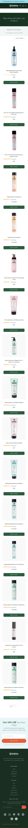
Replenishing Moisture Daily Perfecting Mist (14, 71)
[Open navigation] (25, 6)
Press (14, 785)
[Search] (20, 6)
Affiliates (14, 788)
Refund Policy (14, 792)
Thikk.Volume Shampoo (14, 237)
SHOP (14, 769)
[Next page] (17, 705)
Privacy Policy (14, 790)
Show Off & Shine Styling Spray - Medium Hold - (14, 155)
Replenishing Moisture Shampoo (14, 524)
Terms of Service (14, 795)
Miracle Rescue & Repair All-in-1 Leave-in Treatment (14, 361)
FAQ (14, 783)
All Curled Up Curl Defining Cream (14, 320)
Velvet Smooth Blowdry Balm (14, 443)
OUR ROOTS (14, 771)
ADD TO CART (14, 82)
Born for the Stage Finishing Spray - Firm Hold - (14, 113)
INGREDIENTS (14, 774)
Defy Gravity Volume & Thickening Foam (14, 278)
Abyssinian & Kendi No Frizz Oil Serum (14, 646)
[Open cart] (23, 6)
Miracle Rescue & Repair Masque (14, 402)
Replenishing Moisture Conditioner (14, 564)
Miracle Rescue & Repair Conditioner (14, 605)
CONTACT (14, 776)
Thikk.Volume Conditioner (14, 197)
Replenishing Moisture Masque (14, 483)
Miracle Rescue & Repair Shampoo (14, 687)
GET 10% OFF (14, 740)
